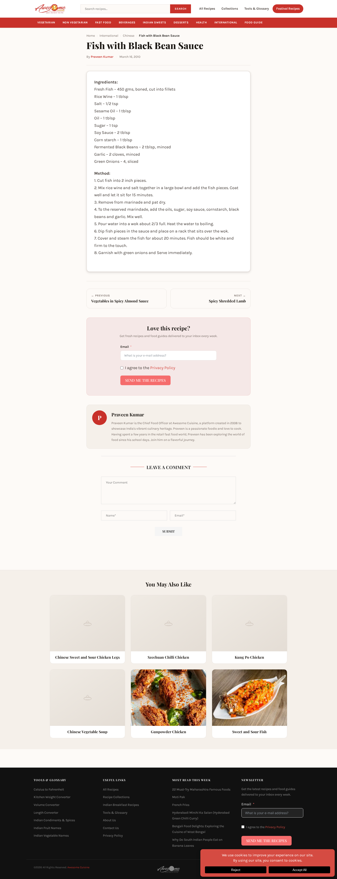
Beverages (127, 22)
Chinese (128, 36)
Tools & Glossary (256, 9)
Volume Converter (46, 805)
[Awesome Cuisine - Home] (54, 9)
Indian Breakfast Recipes (121, 805)
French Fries (180, 805)
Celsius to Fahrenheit (49, 789)
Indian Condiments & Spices (54, 820)
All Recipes (207, 9)
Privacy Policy (162, 367)
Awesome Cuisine (78, 867)
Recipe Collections (116, 797)
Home (90, 36)
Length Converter (46, 812)
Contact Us (111, 828)
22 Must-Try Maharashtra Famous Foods (201, 789)
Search (180, 8)
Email (124, 347)
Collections (229, 9)
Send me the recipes (145, 380)
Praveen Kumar (102, 57)
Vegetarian (46, 22)
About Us (109, 820)
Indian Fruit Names (47, 828)
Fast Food (103, 22)
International (226, 22)
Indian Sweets (154, 22)
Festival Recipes (288, 9)
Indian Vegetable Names (51, 836)
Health (201, 22)
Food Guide (254, 22)
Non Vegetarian (75, 22)
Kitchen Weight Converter (52, 797)
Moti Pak (178, 797)
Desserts (181, 22)
